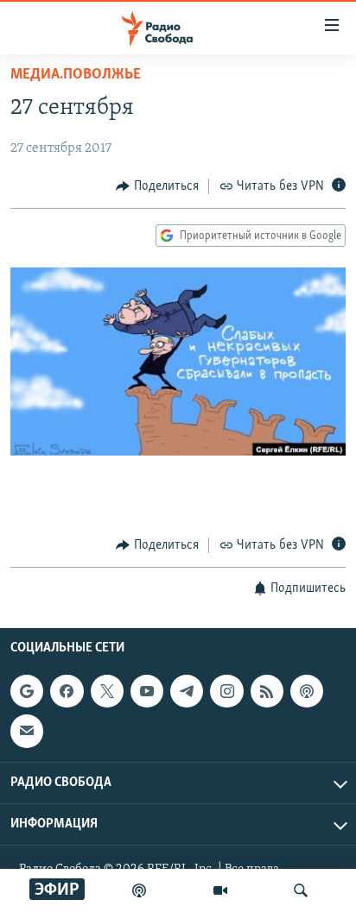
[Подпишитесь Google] (26, 691)
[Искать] (301, 890)
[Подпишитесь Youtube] (146, 691)
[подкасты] (139, 890)
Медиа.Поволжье (75, 75)
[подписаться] (26, 730)
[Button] (157, 186)
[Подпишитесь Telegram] (186, 691)
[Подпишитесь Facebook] (66, 691)
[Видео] (220, 890)
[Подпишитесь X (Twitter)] (107, 691)
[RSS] (267, 691)
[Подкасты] (306, 691)
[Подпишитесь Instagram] (226, 691)
